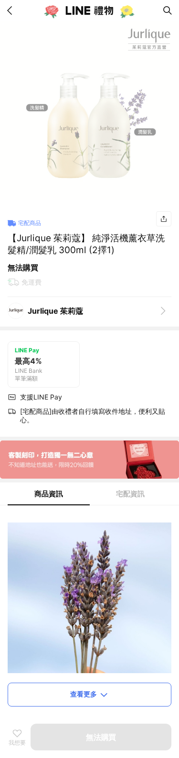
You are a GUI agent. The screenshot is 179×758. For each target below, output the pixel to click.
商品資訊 (48, 493)
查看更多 (83, 694)
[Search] (167, 10)
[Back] (11, 10)
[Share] (163, 218)
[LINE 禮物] (90, 10)
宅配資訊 (130, 493)
